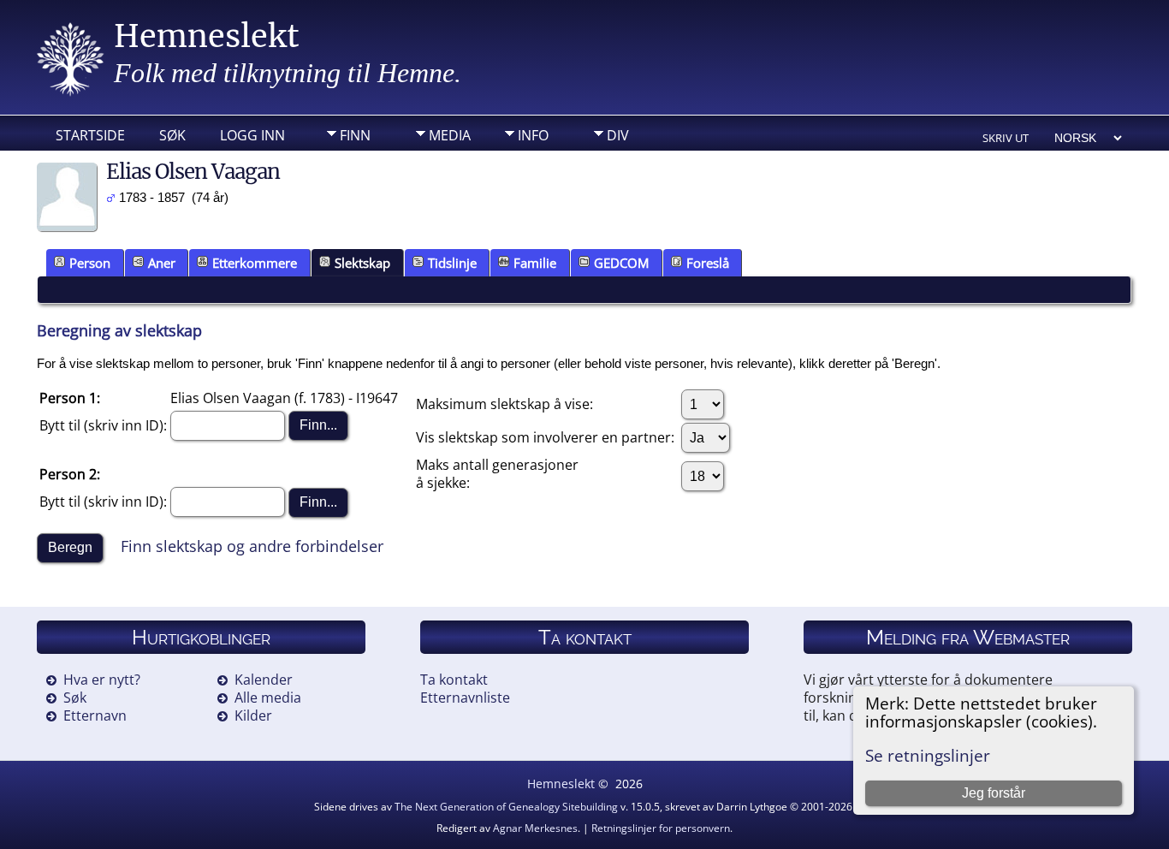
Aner (161, 262)
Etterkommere (254, 262)
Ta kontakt (454, 679)
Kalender (263, 679)
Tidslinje (452, 262)
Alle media (267, 697)
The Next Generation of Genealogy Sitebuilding (506, 806)
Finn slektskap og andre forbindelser (252, 545)
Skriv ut (1005, 137)
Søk (172, 135)
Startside (90, 135)
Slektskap (362, 262)
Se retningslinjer (927, 755)
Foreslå (707, 262)
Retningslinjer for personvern (660, 828)
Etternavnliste (465, 697)
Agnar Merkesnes (535, 828)
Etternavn (95, 715)
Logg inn (252, 135)
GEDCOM (621, 262)
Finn (355, 135)
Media (450, 135)
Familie (534, 262)
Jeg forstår (993, 793)
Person (89, 262)
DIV (618, 135)
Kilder (253, 715)
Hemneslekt (207, 36)
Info (533, 135)
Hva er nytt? (101, 679)
